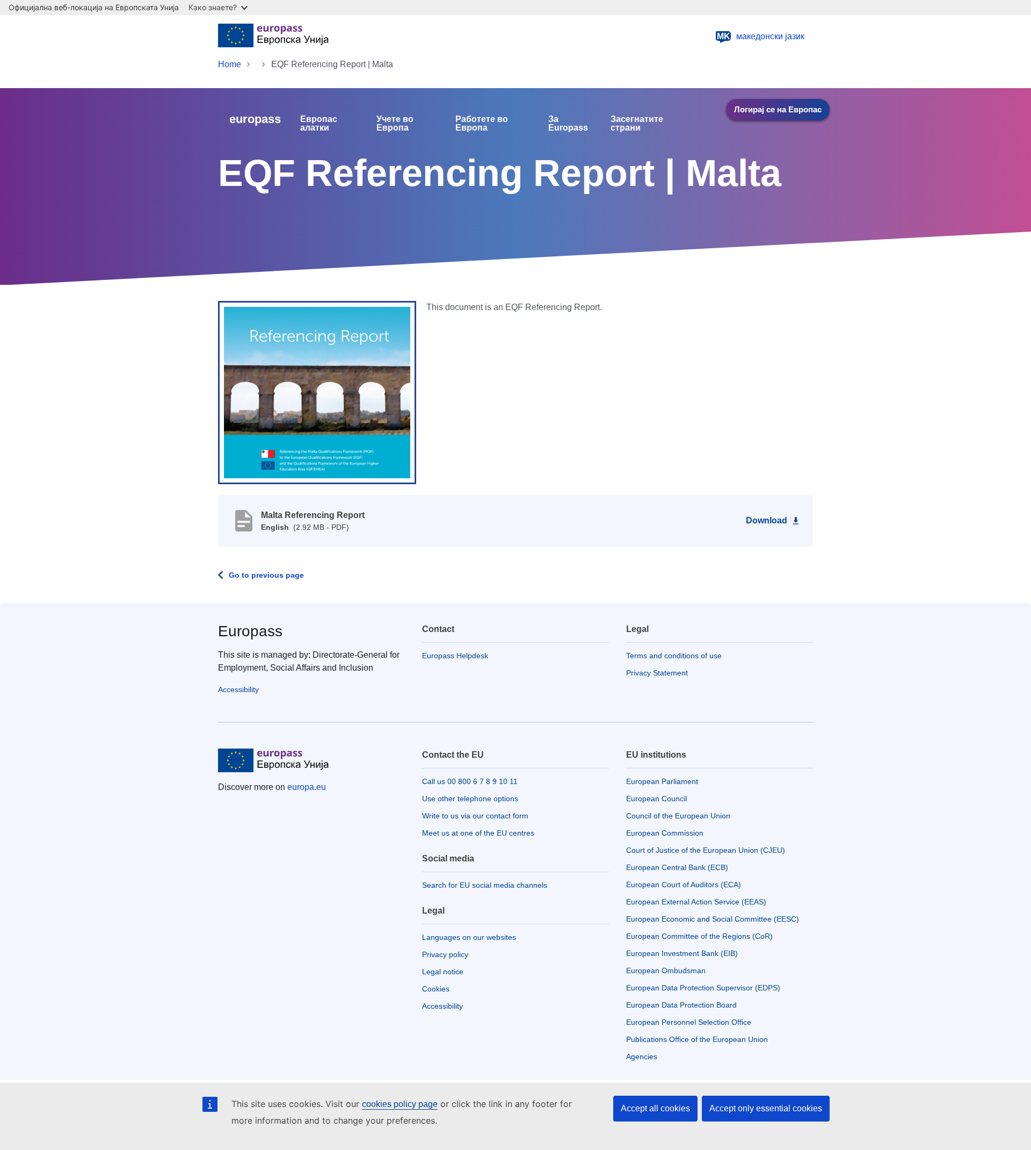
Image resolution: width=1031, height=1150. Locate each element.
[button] (317, 391)
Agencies (641, 1056)
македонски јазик (761, 36)
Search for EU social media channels (484, 885)
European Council (656, 798)
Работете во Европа (481, 123)
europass (255, 119)
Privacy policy (445, 954)
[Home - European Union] (273, 36)
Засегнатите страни (637, 123)
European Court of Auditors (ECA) (683, 884)
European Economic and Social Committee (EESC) (712, 919)
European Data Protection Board (681, 1005)
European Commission (664, 833)
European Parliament (662, 781)
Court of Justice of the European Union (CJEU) (705, 850)
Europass (250, 631)
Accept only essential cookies (765, 1108)
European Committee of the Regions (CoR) (699, 936)
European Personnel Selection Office (688, 1022)
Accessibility (238, 689)
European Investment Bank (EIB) (682, 953)
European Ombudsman (666, 970)
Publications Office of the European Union (697, 1039)
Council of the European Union (678, 815)
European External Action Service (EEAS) (696, 901)
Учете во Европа (394, 123)
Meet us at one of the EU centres (478, 833)
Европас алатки (318, 123)
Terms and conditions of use (674, 655)
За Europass (568, 123)
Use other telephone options (470, 798)
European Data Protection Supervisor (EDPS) (703, 987)
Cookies (435, 988)
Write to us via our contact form (475, 815)
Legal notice (442, 971)
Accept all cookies (655, 1108)
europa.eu (306, 787)
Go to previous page (266, 575)
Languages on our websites (469, 937)
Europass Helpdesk (455, 655)
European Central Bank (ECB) (677, 867)
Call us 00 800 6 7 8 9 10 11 (470, 781)
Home (229, 64)
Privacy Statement (657, 673)
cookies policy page (400, 1104)
